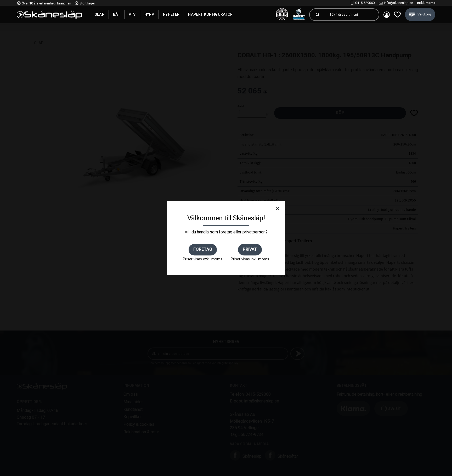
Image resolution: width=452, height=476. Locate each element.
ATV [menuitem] (132, 14)
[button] (397, 14)
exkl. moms (426, 3)
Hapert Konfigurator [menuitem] (210, 14)
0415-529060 (365, 3)
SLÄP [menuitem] (99, 14)
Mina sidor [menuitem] (386, 15)
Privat (250, 249)
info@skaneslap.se (398, 3)
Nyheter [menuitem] (171, 14)
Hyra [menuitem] (149, 14)
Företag (202, 249)
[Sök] (317, 14)
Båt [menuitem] (116, 14)
